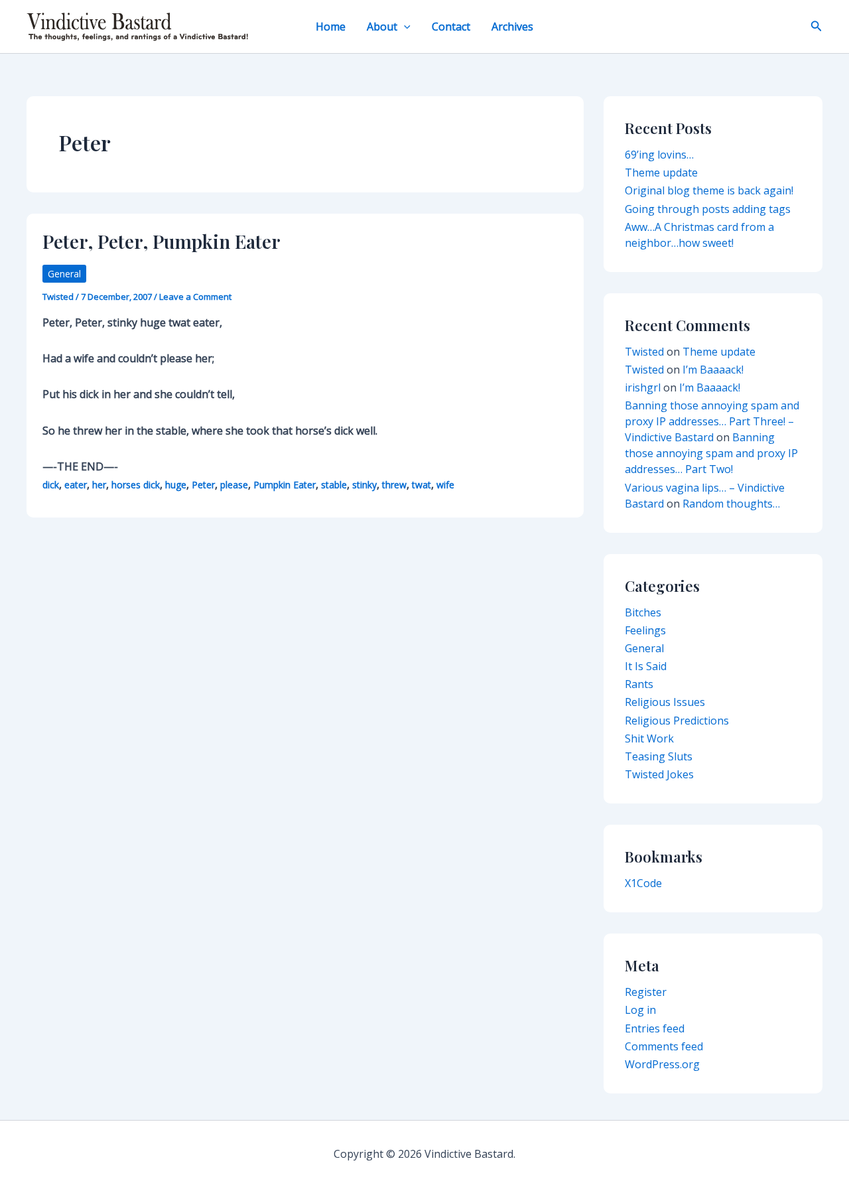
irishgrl (643, 387)
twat (421, 484)
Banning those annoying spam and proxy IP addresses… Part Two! (711, 453)
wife (445, 484)
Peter (203, 484)
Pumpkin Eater (284, 484)
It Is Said (646, 666)
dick (50, 484)
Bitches (643, 612)
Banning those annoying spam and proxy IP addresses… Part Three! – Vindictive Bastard (712, 421)
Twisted (644, 351)
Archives (512, 26)
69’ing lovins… (659, 154)
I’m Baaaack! (713, 369)
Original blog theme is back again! (709, 190)
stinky (364, 484)
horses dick (135, 484)
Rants (639, 684)
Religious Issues (665, 702)
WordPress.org (662, 1064)
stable (334, 484)
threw (394, 484)
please (234, 484)
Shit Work (649, 738)
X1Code (643, 883)
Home (331, 26)
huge (175, 484)
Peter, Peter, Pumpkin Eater (161, 241)
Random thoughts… (731, 503)
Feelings (645, 630)
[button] (404, 26)
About (382, 26)
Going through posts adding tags (708, 209)
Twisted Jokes (659, 774)
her (99, 484)
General (64, 273)
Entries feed (655, 1028)
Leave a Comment (195, 297)
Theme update (661, 172)
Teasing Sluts (658, 756)
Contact (451, 26)
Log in (640, 1010)
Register (646, 992)
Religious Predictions (677, 720)
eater (75, 484)
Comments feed (664, 1046)
